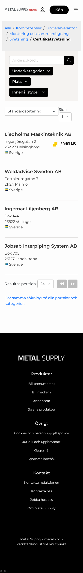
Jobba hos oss (41, 500)
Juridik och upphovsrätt (41, 442)
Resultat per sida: (21, 284)
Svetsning (18, 39)
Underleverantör (61, 28)
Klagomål (41, 450)
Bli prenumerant (41, 384)
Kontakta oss (41, 491)
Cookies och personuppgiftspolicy (41, 433)
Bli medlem (41, 392)
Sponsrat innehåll (42, 459)
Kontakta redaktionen (41, 482)
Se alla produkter (41, 409)
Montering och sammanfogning (39, 33)
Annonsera (41, 401)
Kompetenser (29, 28)
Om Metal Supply (41, 508)
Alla (8, 28)
